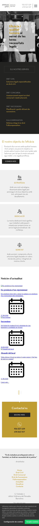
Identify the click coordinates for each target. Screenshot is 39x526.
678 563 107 (26, 7)
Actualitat (19, 482)
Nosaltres (19, 484)
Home (19, 470)
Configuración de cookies (13, 522)
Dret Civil (19, 473)
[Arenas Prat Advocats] (8, 8)
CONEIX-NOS (10, 161)
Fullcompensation (19, 479)
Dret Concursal (19, 475)
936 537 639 (26, 5)
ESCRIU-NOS (19, 415)
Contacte (19, 486)
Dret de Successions (19, 477)
